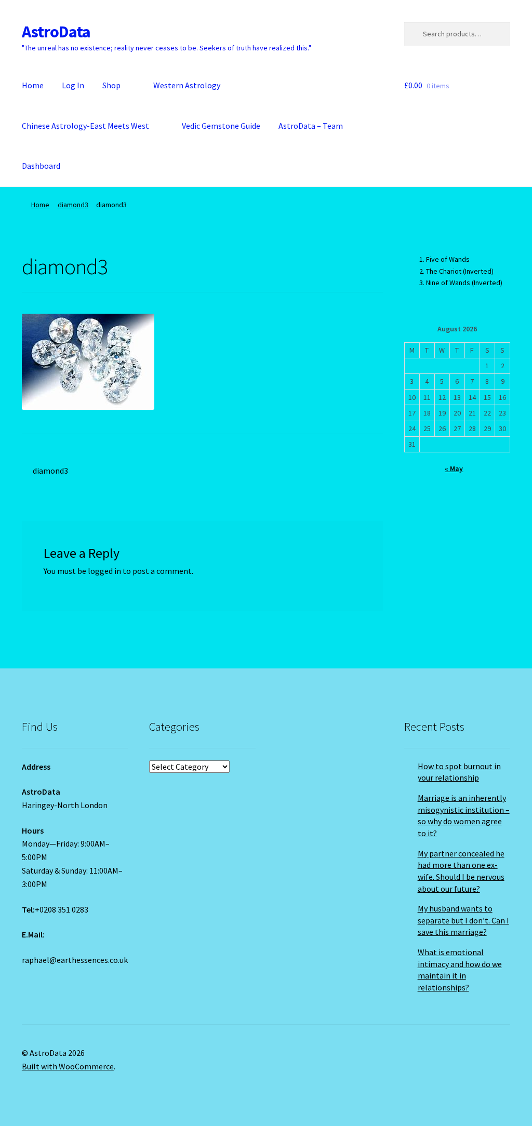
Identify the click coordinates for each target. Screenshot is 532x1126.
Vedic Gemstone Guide (221, 125)
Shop (111, 85)
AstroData (56, 31)
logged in (104, 571)
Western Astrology (186, 85)
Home (33, 85)
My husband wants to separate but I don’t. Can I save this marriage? (463, 920)
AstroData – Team (310, 125)
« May (454, 468)
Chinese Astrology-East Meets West (85, 125)
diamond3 (73, 204)
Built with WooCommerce (68, 1066)
